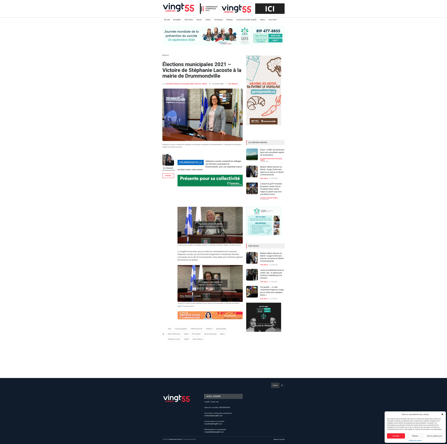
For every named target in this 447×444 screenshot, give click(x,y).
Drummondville (221, 329)
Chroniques (218, 20)
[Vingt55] (178, 10)
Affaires (229, 20)
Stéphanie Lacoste (174, 339)
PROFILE (168, 175)
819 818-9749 (224, 407)
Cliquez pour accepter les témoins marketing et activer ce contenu (210, 225)
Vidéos (262, 20)
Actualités (177, 20)
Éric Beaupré (233, 84)
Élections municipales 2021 (184, 84)
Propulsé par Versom (175, 439)
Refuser (415, 436)
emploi (186, 334)
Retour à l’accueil (279, 439)
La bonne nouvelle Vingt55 (246, 20)
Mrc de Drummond (210, 334)
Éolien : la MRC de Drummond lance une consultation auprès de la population (272, 152)
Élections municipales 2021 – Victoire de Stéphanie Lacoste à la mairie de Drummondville (201, 70)
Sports (199, 20)
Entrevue (198, 84)
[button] (442, 414)
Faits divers (188, 20)
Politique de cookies (415, 440)
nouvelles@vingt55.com (213, 424)
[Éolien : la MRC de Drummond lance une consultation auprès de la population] (252, 154)
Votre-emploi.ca (198, 339)
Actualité (170, 84)
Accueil (167, 20)
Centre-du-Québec (181, 329)
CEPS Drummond (196, 329)
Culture (208, 20)
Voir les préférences (434, 436)
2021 (169, 329)
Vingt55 (186, 339)
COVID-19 (209, 329)
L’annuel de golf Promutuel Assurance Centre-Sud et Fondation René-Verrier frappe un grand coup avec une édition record (271, 189)
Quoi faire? (273, 20)
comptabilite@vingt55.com (214, 432)
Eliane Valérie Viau (174, 334)
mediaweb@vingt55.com (213, 416)
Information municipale (274, 158)
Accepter (396, 436)
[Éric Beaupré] (168, 160)
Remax (222, 334)
